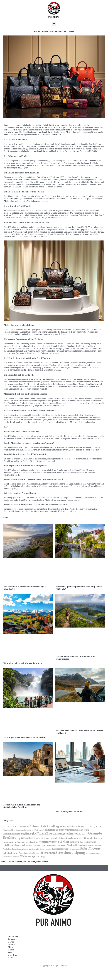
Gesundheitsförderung (41, 838)
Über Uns (12, 955)
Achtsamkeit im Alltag (44, 826)
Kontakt (11, 958)
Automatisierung (90, 827)
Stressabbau (47, 852)
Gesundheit (27, 837)
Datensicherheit (29, 830)
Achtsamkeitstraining (71, 826)
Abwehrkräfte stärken (10, 827)
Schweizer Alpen (74, 849)
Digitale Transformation (60, 829)
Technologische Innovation (11, 856)
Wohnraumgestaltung (32, 856)
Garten (11, 942)
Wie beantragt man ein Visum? (70, 811)
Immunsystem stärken (53, 841)
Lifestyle (11, 944)
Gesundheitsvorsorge (74, 838)
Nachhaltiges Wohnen (58, 845)
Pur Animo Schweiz (67, 947)
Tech (10, 952)
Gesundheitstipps (57, 838)
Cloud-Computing (17, 830)
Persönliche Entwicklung (92, 845)
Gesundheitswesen (93, 838)
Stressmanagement (93, 853)
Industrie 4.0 (76, 841)
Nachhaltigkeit (75, 845)
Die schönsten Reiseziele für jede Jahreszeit (22, 663)
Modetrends (46, 845)
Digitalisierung (81, 829)
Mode (3, 861)
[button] (54, 24)
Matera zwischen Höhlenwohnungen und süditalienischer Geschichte (21, 806)
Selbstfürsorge (90, 848)
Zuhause (12, 939)
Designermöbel (40, 830)
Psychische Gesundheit (44, 849)
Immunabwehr (10, 842)
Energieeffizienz (35, 833)
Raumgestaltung (60, 849)
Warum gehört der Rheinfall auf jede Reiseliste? (24, 737)
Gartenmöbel (83, 834)
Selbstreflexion (10, 853)
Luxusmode (20, 845)
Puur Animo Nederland (68, 953)
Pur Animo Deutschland (69, 941)
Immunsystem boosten (27, 842)
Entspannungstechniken (62, 833)
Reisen (11, 950)
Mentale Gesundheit (33, 845)
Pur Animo (13, 936)
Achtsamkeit (23, 827)
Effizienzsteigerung (14, 833)
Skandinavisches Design (29, 853)
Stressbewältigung (70, 852)
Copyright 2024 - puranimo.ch (54, 965)
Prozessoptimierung (30, 849)
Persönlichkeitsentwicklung (13, 849)
